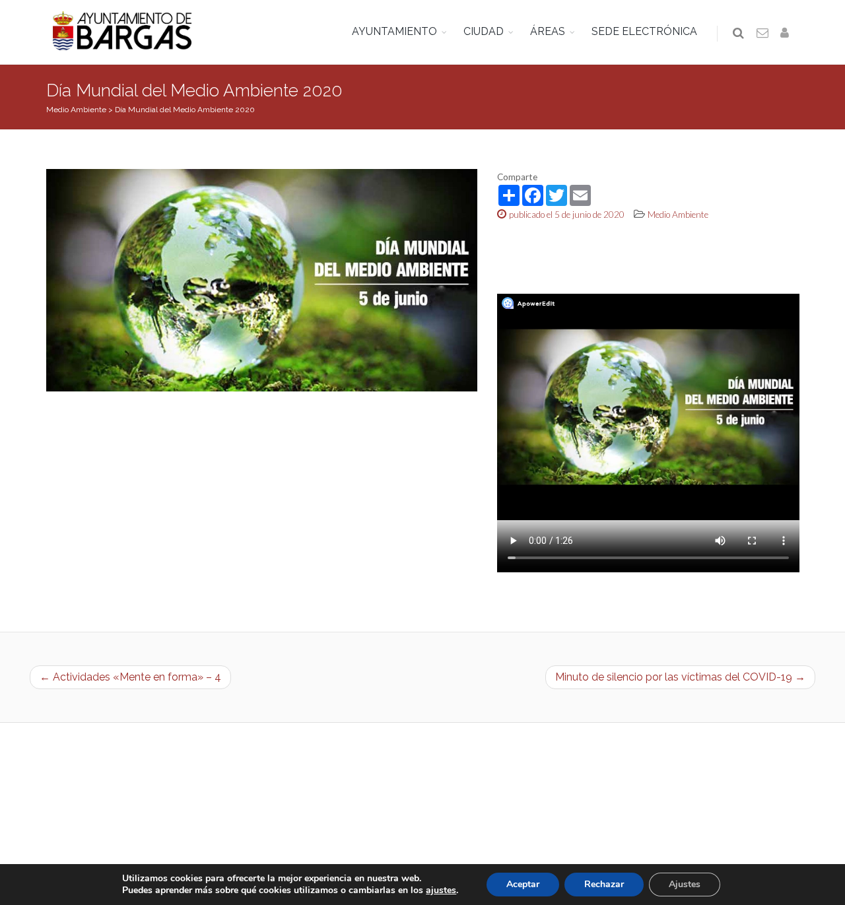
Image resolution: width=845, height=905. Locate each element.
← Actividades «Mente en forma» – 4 (130, 677)
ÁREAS (547, 31)
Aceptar (522, 884)
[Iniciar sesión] (786, 34)
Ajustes (684, 884)
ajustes (441, 890)
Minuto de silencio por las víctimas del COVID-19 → (680, 677)
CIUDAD (483, 31)
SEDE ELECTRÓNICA (644, 31)
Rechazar (604, 884)
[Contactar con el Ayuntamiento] (763, 34)
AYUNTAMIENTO (394, 31)
